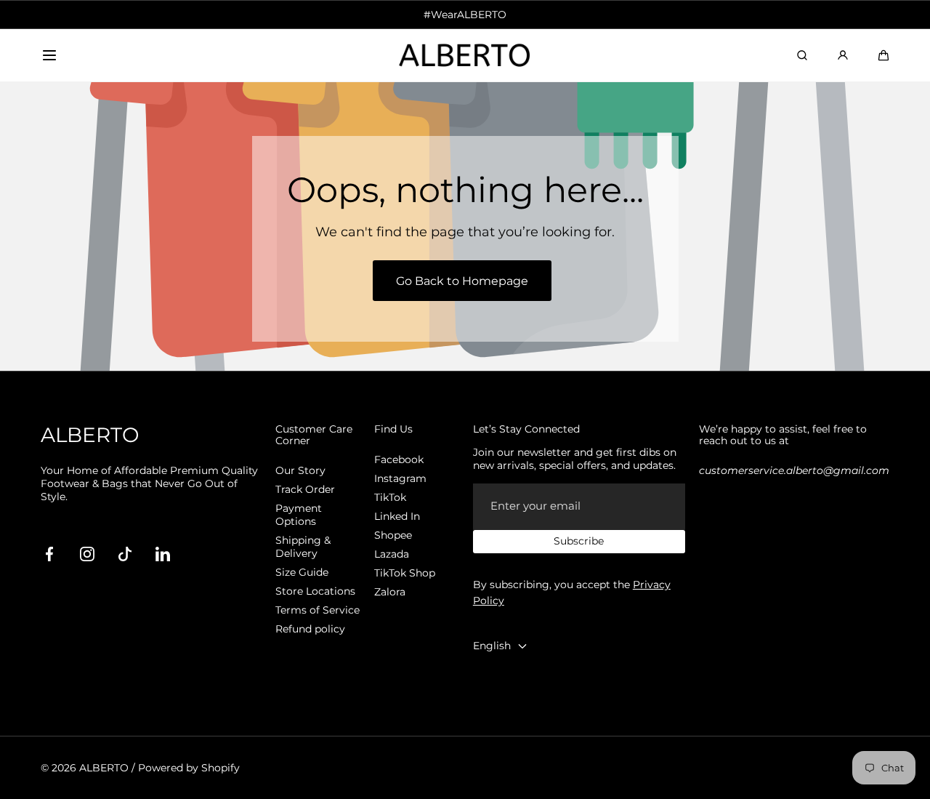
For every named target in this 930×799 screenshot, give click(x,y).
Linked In (397, 516)
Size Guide (301, 572)
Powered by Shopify (189, 767)
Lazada (391, 554)
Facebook (399, 459)
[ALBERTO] (465, 56)
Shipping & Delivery (303, 547)
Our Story (300, 470)
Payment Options (298, 515)
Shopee (393, 535)
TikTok (390, 497)
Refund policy (310, 628)
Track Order (305, 489)
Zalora (389, 591)
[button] (49, 55)
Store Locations (315, 591)
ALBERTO (104, 767)
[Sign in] (843, 55)
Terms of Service (317, 610)
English (492, 645)
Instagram (400, 478)
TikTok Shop (404, 572)
